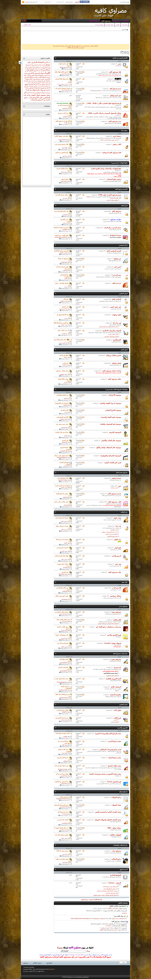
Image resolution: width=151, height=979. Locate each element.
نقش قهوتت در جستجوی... (61, 235)
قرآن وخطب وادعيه (113, 334)
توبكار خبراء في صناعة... (61, 774)
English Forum (115, 235)
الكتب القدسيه (64, 410)
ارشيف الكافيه (37, 963)
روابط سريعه (100, 24)
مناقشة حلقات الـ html (112, 200)
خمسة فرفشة (116, 478)
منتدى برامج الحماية (114, 757)
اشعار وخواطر (116, 363)
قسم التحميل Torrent (114, 782)
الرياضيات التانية (116, 687)
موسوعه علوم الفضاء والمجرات (111, 417)
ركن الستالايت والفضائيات (120, 845)
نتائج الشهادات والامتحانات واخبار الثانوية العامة (106, 168)
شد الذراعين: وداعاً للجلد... (61, 781)
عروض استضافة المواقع (43, 93)
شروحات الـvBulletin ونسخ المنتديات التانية (107, 891)
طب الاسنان (65, 572)
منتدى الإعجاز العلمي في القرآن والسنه (108, 326)
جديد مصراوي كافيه (114, 121)
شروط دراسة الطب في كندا (35, 90)
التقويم (117, 24)
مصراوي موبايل (123, 791)
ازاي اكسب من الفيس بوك (40, 67)
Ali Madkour (52, 969)
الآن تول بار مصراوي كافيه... (62, 121)
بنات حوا (118, 526)
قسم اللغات (117, 718)
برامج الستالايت (116, 859)
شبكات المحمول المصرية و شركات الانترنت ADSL (104, 113)
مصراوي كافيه (106, 21)
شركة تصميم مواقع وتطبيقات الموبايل (34, 86)
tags (49, 62)
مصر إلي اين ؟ (116, 275)
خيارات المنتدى (109, 24)
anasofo (121, 918)
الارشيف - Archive (114, 883)
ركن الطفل (117, 539)
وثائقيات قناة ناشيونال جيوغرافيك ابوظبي (108, 623)
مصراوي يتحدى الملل (121, 472)
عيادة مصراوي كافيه (114, 572)
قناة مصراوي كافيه (115, 72)
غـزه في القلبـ (116, 283)
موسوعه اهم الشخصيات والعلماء (110, 424)
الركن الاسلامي (123, 293)
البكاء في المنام (64, 355)
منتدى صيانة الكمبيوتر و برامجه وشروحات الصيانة (105, 774)
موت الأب (65, 299)
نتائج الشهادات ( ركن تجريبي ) (119, 163)
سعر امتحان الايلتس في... (61, 718)
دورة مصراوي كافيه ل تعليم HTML (109, 195)
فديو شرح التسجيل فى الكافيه (75, 47)
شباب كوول (117, 518)
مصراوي (116, 21)
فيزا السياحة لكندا (32, 93)
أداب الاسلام (65, 307)
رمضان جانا (124, 130)
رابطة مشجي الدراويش (112, 675)
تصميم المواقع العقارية (44, 77)
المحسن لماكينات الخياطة (61, 227)
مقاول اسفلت (64, 179)
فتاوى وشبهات (116, 315)
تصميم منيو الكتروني (38, 79)
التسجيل (77, 2)
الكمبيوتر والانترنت (122, 728)
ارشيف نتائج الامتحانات (113, 179)
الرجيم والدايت (116, 556)
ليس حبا (114, 930)
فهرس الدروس (114, 198)
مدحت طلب (115, 918)
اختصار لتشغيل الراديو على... (62, 88)
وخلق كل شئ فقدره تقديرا (62, 485)
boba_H (103, 918)
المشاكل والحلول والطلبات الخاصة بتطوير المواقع (106, 895)
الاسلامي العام (116, 299)
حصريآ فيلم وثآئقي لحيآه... (63, 619)
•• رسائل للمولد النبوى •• (61, 828)
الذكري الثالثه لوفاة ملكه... (61, 72)
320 (111, 928)
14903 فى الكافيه (113, 908)
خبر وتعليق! (117, 259)
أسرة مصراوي (123, 869)
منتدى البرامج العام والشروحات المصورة (108, 733)
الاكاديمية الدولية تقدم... (62, 417)
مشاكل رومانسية (115, 596)
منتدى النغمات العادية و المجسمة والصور (108, 812)
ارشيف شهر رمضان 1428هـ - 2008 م (109, 140)
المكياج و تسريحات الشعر (111, 534)
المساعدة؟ (124, 24)
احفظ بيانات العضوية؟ (30, 2)
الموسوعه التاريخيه (115, 432)
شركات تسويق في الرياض (38, 82)
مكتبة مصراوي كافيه (114, 379)
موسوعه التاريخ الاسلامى (113, 410)
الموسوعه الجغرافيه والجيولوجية (110, 456)
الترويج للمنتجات (29, 69)
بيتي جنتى (118, 564)
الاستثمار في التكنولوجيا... (61, 403)
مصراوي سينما (116, 612)
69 (120, 928)
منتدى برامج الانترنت (114, 741)
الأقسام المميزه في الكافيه (120, 58)
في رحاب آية (117, 323)
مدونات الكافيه (94, 21)
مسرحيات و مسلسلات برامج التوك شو (108, 627)
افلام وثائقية (117, 620)
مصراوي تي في (123, 606)
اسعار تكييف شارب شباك (61, 456)
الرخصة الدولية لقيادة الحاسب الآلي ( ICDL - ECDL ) (104, 103)
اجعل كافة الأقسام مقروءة (95, 899)
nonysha (124, 913)
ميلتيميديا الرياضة (115, 694)
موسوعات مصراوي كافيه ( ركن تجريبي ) (116, 389)
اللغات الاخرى (114, 722)
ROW (116, 690)
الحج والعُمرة (117, 340)
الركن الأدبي (124, 350)
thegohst (88, 197)
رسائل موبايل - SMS (114, 828)
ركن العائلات (124, 512)
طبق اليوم (118, 548)
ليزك (29, 97)
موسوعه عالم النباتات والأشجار (111, 440)
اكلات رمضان (117, 144)
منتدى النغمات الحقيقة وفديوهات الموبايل (108, 820)
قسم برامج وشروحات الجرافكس (110, 749)
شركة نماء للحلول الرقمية (43, 88)
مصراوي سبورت (115, 659)
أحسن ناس (117, 267)
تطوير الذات (117, 710)
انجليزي (116, 720)
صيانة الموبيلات (116, 805)
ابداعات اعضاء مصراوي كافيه (111, 371)
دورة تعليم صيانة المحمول (61, 805)
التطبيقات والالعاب (115, 835)
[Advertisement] (75, 37)
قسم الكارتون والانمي (114, 635)
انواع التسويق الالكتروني (35, 73)
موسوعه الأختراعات (114, 395)
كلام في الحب (116, 588)
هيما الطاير (103, 930)
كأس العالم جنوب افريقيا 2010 (110, 886)
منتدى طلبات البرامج (114, 766)
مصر (119, 64)
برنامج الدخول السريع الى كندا (34, 75)
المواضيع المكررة (115, 875)
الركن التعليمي (123, 704)
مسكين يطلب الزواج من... (61, 612)
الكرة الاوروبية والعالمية (113, 679)
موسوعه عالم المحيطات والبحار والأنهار (108, 447)
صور (119, 486)
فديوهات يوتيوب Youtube (112, 643)
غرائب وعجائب (114, 488)
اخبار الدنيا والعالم (115, 95)
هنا (91, 90)
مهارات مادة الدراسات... (61, 710)
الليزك (47, 73)
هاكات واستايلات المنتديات (111, 893)
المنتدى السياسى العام (114, 251)
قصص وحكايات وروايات (113, 355)
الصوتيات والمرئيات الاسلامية (112, 330)
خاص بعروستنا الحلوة (112, 536)
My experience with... (62, 478)
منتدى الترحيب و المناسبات (112, 227)
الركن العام (124, 205)
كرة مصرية (117, 667)
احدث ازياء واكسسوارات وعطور (110, 532)
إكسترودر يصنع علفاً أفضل (61, 251)
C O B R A (108, 925)
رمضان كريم (117, 136)
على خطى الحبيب (115, 307)
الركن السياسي (123, 245)
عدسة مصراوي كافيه (114, 494)
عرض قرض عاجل (65, 797)
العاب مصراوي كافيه (114, 502)
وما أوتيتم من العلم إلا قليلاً (61, 323)
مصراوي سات (116, 851)
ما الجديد (125, 21)
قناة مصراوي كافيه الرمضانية (111, 152)
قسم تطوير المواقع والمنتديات (110, 889)
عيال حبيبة (124, 582)
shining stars (96, 918)
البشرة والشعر (114, 530)
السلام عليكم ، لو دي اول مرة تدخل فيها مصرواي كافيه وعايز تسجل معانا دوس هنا (75, 46)
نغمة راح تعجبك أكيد (63, 812)
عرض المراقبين (84, 899)
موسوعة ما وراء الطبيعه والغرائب (110, 403)
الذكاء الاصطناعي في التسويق (41, 70)
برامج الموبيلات (116, 797)
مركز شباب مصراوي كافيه (120, 653)
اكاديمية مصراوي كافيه (121, 189)
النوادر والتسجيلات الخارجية (111, 336)
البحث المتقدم (27, 24)
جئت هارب (65, 363)
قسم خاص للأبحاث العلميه (112, 462)
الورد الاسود (65, 440)
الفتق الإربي (29, 71)
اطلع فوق (49, 963)
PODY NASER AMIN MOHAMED (80, 918)
